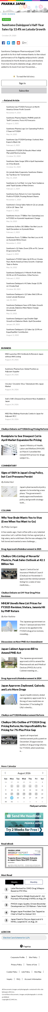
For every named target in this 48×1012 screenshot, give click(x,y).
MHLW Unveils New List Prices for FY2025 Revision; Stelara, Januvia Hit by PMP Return (23, 607)
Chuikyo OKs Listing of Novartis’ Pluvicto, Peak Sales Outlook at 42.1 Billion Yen (23, 560)
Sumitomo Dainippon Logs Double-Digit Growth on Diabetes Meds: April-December (23, 319)
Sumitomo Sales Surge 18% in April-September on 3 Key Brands (25, 162)
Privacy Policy (16, 964)
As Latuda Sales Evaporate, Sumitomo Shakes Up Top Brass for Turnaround (24, 173)
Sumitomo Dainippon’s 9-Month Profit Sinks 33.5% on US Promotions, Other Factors (23, 273)
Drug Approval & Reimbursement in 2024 (21, 678)
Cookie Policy (12, 972)
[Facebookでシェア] (3, 42)
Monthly (33, 882)
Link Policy (26, 972)
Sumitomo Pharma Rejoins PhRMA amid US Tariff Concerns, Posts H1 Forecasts (23, 119)
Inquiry (9, 979)
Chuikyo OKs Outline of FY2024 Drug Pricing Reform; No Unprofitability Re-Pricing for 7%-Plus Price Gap (24, 726)
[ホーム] (13, 3)
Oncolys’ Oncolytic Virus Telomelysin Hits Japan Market (24, 385)
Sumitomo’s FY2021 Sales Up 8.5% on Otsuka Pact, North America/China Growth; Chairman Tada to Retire (24, 261)
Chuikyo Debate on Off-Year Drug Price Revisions (20, 594)
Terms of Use (31, 964)
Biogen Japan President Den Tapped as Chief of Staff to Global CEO (28, 912)
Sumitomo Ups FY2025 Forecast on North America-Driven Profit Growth (23, 108)
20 (30, 794)
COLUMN (6, 510)
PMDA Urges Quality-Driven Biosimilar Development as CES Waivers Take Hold (28, 904)
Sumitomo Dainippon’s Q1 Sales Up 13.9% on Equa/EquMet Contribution (24, 330)
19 (24, 794)
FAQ (18, 979)
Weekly (14, 882)
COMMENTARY (9, 465)
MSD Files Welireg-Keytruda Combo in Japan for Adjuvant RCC (24, 414)
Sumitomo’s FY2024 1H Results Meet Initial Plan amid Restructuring (23, 151)
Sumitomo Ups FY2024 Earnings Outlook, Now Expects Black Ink (24, 140)
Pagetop (27, 946)
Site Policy (33, 957)
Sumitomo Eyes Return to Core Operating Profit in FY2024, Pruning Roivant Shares (23, 195)
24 (12, 798)
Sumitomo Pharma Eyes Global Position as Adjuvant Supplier (22, 370)
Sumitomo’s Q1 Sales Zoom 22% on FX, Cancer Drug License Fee (25, 249)
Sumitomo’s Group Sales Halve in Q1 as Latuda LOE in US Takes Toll (24, 206)
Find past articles (38, 806)
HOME (4, 14)
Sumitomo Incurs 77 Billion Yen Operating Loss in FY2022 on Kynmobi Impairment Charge (25, 216)
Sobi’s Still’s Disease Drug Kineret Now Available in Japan (25, 400)
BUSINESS (11, 14)
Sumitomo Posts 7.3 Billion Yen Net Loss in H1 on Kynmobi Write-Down (24, 238)
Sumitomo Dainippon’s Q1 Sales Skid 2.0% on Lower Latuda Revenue (24, 295)
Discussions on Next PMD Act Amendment (22, 641)
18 (18, 794)
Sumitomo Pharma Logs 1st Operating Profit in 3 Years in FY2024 (25, 129)
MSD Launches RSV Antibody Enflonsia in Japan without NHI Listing (24, 355)
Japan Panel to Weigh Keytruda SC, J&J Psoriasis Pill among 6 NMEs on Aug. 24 (28, 897)
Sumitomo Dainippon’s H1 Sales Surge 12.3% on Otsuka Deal (24, 284)
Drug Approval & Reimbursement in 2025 (21, 549)
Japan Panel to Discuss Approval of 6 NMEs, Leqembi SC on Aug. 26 (27, 920)
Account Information (33, 979)
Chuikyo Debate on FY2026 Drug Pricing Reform (24, 429)
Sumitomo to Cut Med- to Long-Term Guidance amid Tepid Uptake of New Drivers (25, 184)
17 (12, 794)
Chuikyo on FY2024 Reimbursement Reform (22, 715)
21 (36, 794)
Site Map (37, 972)
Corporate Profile (18, 957)
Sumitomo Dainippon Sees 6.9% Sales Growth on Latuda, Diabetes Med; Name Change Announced (24, 307)
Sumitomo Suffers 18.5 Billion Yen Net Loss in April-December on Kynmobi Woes (24, 227)
